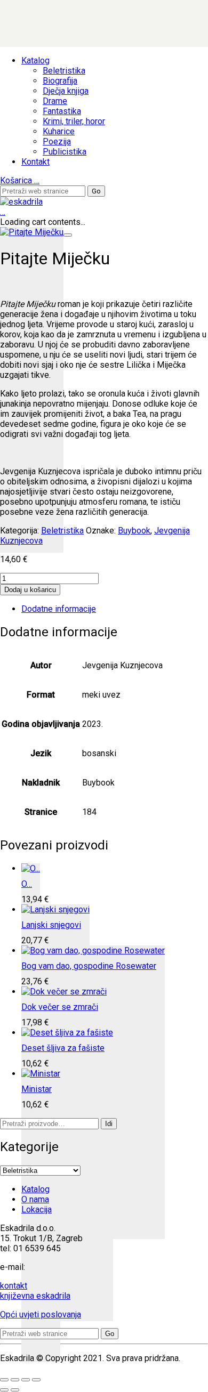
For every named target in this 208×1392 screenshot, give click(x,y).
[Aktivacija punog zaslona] (15, 1379)
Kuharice (59, 131)
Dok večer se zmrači (59, 1007)
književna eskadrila (35, 1296)
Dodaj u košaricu (30, 590)
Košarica (19, 180)
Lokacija (36, 1209)
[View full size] (67, 235)
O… (26, 884)
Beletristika (64, 71)
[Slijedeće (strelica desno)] (15, 1389)
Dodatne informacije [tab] (58, 609)
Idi (109, 1124)
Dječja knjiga (66, 91)
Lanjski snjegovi (51, 925)
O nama (35, 1199)
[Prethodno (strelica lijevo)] (4, 1389)
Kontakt (35, 162)
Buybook (134, 530)
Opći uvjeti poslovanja (40, 1314)
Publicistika (64, 152)
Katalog (35, 60)
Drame (55, 101)
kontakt (13, 1286)
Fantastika (62, 111)
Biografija (60, 81)
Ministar (36, 1089)
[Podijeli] (25, 1379)
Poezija (57, 141)
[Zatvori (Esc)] (36, 1379)
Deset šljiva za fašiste (63, 1048)
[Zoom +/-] (4, 1379)
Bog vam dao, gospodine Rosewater (88, 966)
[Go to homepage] (21, 202)
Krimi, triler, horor (74, 121)
